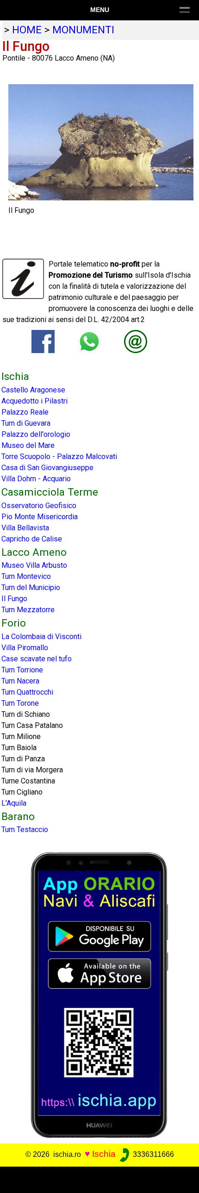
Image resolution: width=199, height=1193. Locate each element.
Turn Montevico (26, 576)
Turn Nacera (20, 681)
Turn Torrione (22, 669)
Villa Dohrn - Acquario (36, 478)
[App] (99, 994)
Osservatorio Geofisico (38, 505)
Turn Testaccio (24, 829)
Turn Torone (20, 703)
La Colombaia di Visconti (41, 636)
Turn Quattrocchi (27, 692)
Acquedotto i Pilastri (34, 401)
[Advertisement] (99, 1178)
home (27, 30)
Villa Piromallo (24, 647)
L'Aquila (13, 803)
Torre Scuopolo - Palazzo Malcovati (59, 456)
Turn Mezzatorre (28, 609)
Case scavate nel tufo (36, 658)
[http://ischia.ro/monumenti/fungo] (135, 341)
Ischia (104, 1154)
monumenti (83, 30)
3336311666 (152, 1154)
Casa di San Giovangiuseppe (47, 467)
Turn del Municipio (30, 587)
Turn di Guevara (25, 423)
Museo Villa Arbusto (34, 565)
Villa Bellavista (25, 527)
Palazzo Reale (25, 412)
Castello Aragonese (33, 389)
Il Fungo (14, 598)
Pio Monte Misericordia (39, 516)
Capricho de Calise (31, 538)
